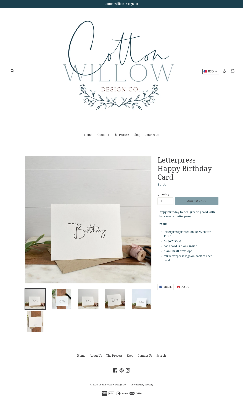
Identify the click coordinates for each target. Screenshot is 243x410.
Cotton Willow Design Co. (112, 384)
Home (88, 135)
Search (161, 355)
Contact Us (152, 135)
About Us (103, 135)
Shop (137, 135)
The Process (121, 135)
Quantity (163, 194)
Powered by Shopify (142, 384)
